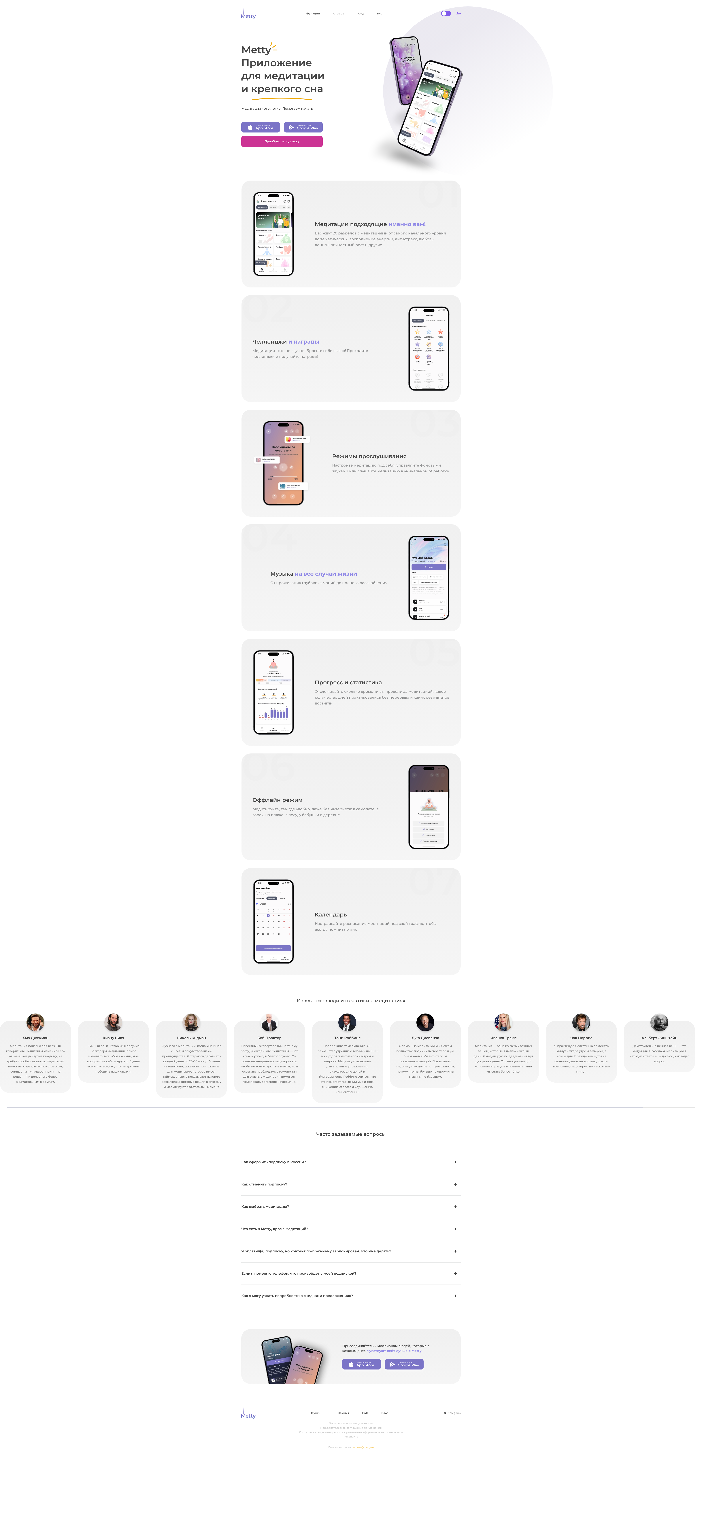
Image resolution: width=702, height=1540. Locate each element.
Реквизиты (351, 1436)
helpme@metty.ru (363, 1447)
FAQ (361, 13)
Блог (380, 13)
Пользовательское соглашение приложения (351, 1427)
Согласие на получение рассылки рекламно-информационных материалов (351, 1432)
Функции (313, 13)
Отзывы (338, 13)
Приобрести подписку (282, 141)
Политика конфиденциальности (351, 1423)
